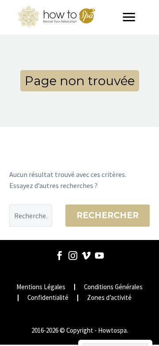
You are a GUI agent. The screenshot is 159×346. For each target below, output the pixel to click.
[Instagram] (72, 255)
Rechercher (107, 215)
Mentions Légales (40, 287)
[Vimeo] (86, 255)
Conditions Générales (113, 287)
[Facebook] (59, 255)
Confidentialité (47, 298)
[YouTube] (99, 255)
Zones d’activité (109, 298)
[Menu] (132, 17)
